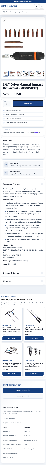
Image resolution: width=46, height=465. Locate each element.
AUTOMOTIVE (7, 449)
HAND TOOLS (7, 431)
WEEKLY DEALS (8, 457)
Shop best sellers (21, 390)
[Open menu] (41, 6)
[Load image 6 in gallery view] (39, 73)
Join (40, 418)
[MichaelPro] (23, 385)
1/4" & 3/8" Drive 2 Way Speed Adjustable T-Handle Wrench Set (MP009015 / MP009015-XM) (11, 330)
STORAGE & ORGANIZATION (12, 444)
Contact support (22, 396)
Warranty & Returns (30, 440)
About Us (27, 431)
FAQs (25, 444)
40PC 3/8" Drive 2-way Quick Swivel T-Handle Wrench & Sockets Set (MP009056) (11, 364)
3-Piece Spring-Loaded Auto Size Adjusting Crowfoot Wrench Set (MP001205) (34, 364)
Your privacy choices (31, 449)
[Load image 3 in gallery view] (19, 73)
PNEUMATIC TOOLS (9, 436)
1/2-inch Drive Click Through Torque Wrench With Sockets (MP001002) (34, 329)
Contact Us (27, 436)
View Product (12, 338)
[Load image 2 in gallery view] (12, 73)
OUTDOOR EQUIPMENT (10, 453)
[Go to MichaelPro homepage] (9, 6)
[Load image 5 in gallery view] (32, 73)
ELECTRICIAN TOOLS (10, 440)
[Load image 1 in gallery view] (6, 73)
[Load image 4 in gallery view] (26, 73)
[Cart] (36, 6)
